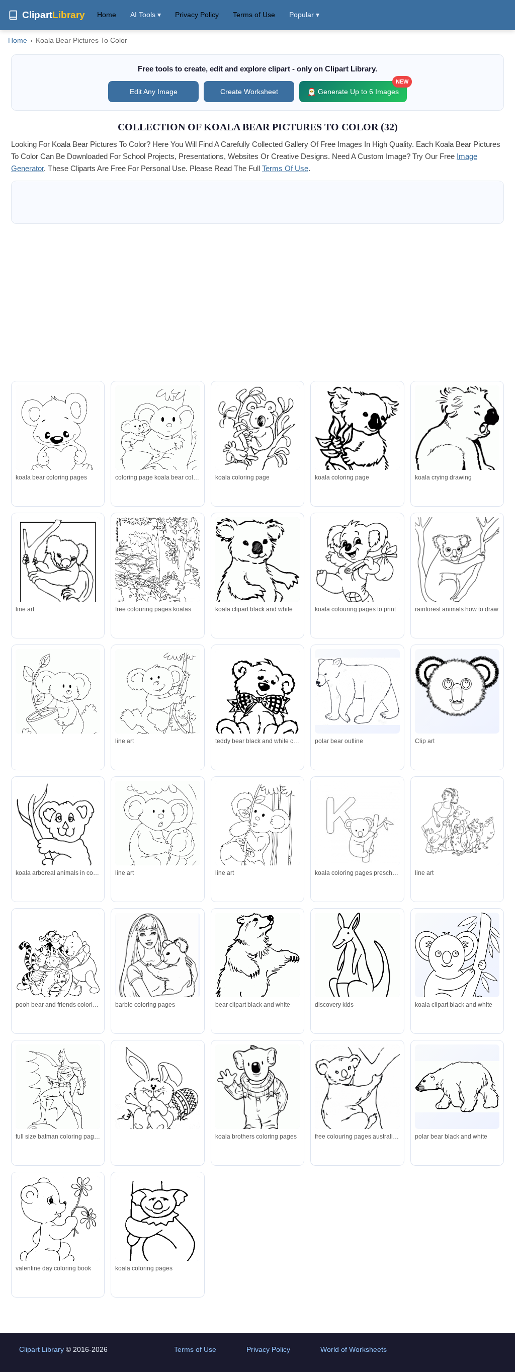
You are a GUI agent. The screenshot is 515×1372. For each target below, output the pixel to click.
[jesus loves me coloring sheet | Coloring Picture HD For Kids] (457, 823)
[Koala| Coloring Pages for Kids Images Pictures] (58, 837)
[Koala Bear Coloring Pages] (457, 1086)
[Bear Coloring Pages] (58, 1228)
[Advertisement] (257, 302)
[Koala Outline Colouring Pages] (457, 977)
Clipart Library (41, 1349)
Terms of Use (254, 15)
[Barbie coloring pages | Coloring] (157, 969)
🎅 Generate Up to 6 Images (357, 88)
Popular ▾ (304, 15)
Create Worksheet (249, 92)
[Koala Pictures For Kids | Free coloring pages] (257, 573)
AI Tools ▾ (145, 15)
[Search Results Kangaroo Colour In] (357, 972)
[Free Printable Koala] (257, 432)
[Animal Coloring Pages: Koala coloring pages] (457, 572)
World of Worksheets (353, 1349)
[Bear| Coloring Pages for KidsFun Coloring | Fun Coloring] (257, 704)
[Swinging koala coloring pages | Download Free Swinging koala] (157, 704)
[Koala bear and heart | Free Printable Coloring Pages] (58, 438)
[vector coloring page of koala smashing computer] (58, 967)
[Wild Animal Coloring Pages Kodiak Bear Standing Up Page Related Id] (357, 838)
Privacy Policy (197, 15)
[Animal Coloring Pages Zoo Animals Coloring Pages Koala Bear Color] (357, 691)
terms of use (285, 168)
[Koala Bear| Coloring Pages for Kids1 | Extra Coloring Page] (357, 1101)
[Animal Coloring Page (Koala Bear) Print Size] (157, 576)
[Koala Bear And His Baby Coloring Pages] (157, 440)
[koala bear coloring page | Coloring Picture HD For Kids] (157, 1093)
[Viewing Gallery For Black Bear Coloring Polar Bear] (257, 971)
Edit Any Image (154, 92)
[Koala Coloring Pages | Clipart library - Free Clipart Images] (357, 564)
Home (106, 15)
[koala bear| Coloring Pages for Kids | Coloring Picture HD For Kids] (58, 1097)
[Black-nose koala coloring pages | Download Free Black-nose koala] (157, 836)
